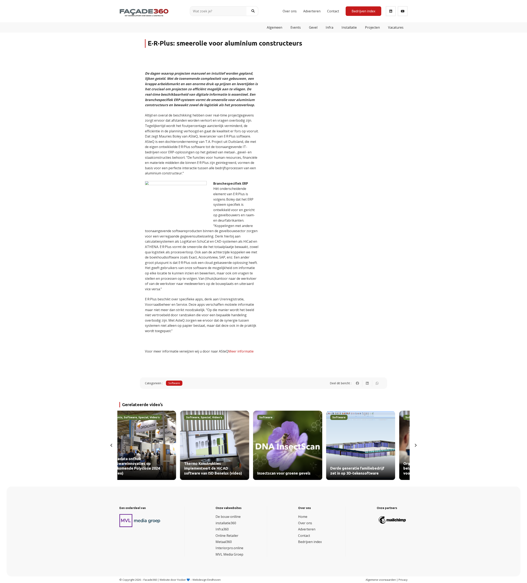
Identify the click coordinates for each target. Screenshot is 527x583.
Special (145, 417)
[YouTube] (403, 11)
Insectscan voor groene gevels (223, 473)
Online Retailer (227, 535)
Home (302, 516)
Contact (304, 535)
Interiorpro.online (229, 548)
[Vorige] (111, 445)
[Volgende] (415, 445)
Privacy (403, 580)
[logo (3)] (140, 520)
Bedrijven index (310, 542)
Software (174, 383)
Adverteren (306, 529)
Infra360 (222, 529)
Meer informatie (241, 351)
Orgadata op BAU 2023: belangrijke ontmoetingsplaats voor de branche (370, 468)
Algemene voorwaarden (381, 580)
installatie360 (226, 523)
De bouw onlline (228, 516)
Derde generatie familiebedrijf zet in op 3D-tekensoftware (297, 470)
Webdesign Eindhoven (206, 580)
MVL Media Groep (229, 554)
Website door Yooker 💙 (175, 580)
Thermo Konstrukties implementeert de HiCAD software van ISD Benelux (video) (152, 468)
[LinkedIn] (391, 11)
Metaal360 (224, 542)
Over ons (305, 523)
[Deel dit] (357, 383)
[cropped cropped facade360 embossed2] (144, 9)
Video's (156, 417)
